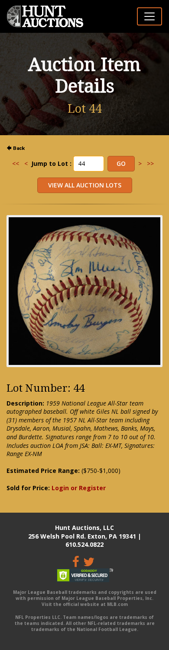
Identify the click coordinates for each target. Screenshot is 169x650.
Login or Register (79, 488)
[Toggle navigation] (149, 16)
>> (150, 163)
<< (15, 163)
